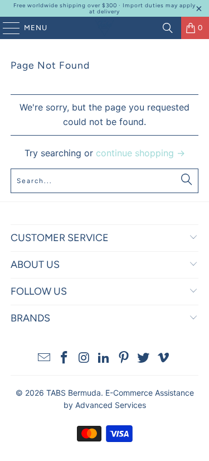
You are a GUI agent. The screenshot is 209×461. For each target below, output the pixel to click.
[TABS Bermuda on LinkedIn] (104, 358)
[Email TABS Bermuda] (44, 358)
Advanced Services (110, 405)
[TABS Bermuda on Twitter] (143, 358)
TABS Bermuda (73, 392)
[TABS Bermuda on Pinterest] (123, 358)
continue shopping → (140, 153)
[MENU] (6, 28)
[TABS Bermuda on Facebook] (64, 358)
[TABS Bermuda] (104, 28)
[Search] (167, 28)
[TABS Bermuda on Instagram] (84, 358)
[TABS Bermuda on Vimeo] (163, 358)
